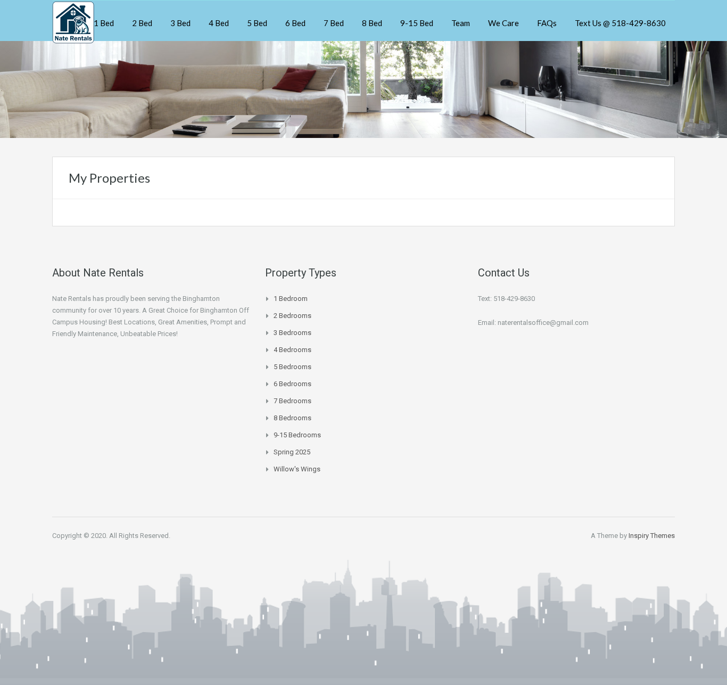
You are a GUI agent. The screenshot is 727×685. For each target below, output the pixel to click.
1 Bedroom (291, 299)
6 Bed (295, 23)
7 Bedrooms (292, 401)
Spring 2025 (292, 452)
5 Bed (257, 23)
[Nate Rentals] (73, 21)
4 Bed (219, 23)
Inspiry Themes (652, 536)
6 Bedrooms (292, 384)
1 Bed (104, 23)
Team (460, 23)
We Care (503, 23)
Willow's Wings (297, 469)
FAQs (547, 23)
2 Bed (142, 23)
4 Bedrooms (292, 350)
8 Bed (372, 23)
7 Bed (334, 23)
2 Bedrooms (292, 316)
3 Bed (180, 23)
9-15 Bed (416, 23)
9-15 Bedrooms (297, 435)
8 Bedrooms (292, 418)
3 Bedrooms (292, 333)
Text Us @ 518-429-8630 (620, 23)
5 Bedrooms (292, 367)
